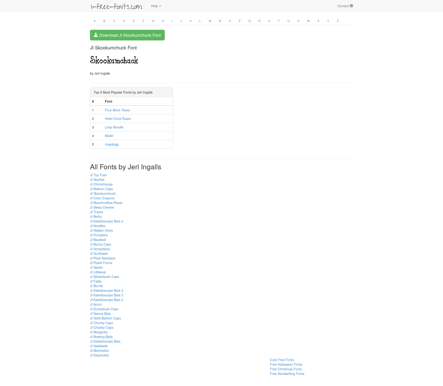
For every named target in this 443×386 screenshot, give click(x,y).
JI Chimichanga (101, 184)
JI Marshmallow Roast (106, 202)
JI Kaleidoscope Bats (105, 341)
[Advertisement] (113, 367)
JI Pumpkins (99, 235)
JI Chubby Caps (101, 327)
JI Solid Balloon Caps (105, 318)
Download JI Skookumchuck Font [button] (129, 35)
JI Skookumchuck (103, 193)
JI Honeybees (100, 248)
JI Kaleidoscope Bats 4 (106, 221)
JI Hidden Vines (101, 230)
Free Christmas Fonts (286, 369)
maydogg (112, 144)
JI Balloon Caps (101, 188)
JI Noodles (97, 225)
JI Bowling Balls (101, 336)
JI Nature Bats (100, 313)
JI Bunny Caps (100, 244)
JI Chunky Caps (101, 322)
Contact (344, 5)
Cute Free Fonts (282, 359)
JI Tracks (96, 212)
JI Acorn (96, 304)
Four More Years (117, 110)
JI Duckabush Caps (104, 309)
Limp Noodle (114, 127)
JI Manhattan (99, 350)
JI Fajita (96, 281)
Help (155, 5)
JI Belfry (96, 216)
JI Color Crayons (102, 198)
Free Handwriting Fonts (287, 373)
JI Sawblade (99, 345)
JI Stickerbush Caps (104, 276)
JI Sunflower (99, 253)
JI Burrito (96, 285)
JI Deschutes (99, 355)
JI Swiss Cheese (102, 207)
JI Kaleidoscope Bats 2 (106, 299)
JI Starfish (97, 179)
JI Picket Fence (101, 262)
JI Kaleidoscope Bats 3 (106, 290)
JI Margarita (99, 332)
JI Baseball (98, 239)
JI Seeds (96, 267)
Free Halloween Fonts (286, 364)
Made (109, 135)
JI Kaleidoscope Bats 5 (106, 295)
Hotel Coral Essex (118, 118)
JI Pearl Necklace (102, 258)
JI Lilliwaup (98, 272)
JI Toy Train (98, 175)
